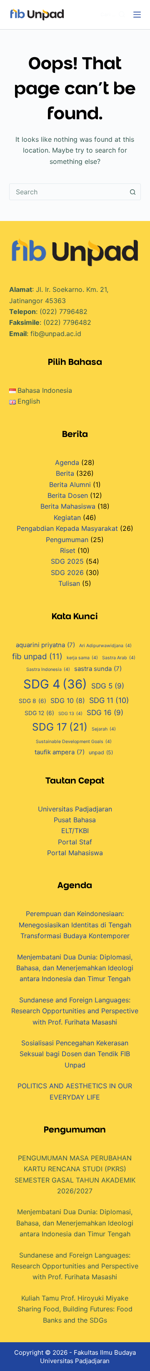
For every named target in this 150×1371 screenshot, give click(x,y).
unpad (101, 752)
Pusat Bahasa (75, 820)
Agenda (67, 462)
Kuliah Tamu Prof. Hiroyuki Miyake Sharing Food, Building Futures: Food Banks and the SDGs (75, 1309)
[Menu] (137, 14)
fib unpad (37, 656)
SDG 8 (32, 701)
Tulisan (69, 583)
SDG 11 (109, 700)
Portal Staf (75, 842)
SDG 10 (67, 700)
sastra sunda (98, 669)
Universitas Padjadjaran (75, 809)
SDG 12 (39, 713)
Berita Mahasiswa (67, 506)
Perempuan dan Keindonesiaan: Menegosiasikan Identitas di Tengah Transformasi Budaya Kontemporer (75, 924)
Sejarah (104, 729)
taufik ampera (60, 752)
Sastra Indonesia (48, 669)
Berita (65, 473)
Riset (67, 550)
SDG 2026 (67, 572)
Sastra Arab (118, 657)
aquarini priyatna (45, 645)
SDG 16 (105, 712)
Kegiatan (67, 517)
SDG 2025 (67, 561)
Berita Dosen (68, 495)
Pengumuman (67, 539)
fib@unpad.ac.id (55, 333)
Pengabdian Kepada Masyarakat (67, 528)
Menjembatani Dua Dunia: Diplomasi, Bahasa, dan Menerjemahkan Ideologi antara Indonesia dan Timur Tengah (74, 968)
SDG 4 (55, 684)
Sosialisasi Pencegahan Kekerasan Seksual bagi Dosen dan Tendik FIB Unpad (75, 1054)
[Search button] (132, 192)
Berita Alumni (70, 484)
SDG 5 (107, 685)
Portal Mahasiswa (75, 853)
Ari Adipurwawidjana (105, 645)
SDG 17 (60, 727)
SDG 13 (70, 713)
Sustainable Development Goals (74, 741)
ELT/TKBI (75, 830)
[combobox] (67, 191)
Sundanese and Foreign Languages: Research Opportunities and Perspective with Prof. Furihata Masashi (74, 1011)
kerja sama (82, 657)
